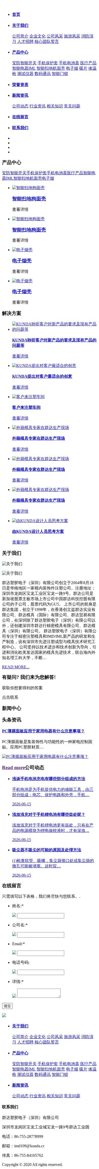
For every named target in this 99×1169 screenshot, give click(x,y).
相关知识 (55, 106)
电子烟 (72, 68)
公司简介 (20, 36)
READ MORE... (15, 667)
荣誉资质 (20, 84)
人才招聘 (25, 41)
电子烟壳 (21, 260)
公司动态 (20, 106)
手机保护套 (48, 63)
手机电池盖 (69, 63)
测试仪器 (25, 73)
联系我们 (20, 128)
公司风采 (55, 36)
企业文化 (37, 36)
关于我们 (20, 25)
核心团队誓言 (47, 41)
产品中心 (20, 52)
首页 (16, 14)
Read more (13, 767)
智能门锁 (60, 73)
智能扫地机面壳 (51, 68)
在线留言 (20, 117)
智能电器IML (24, 68)
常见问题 (72, 106)
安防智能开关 (24, 63)
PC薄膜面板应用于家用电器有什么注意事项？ (43, 731)
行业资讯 (37, 106)
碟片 (83, 68)
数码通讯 (43, 73)
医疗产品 (88, 63)
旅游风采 (72, 36)
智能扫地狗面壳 (29, 198)
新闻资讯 (20, 95)
